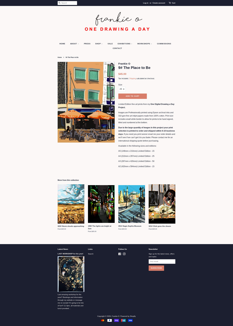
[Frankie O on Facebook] (119, 254)
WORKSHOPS (144, 44)
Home (60, 57)
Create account (159, 3)
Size (120, 85)
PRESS (87, 44)
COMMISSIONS (164, 44)
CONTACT (117, 48)
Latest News (63, 249)
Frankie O (115, 316)
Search (90, 254)
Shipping (132, 78)
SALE (110, 44)
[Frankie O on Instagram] (124, 254)
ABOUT (74, 44)
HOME (62, 44)
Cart (173, 3)
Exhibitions (124, 44)
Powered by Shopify (128, 316)
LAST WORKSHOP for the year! (70, 254)
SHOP (98, 44)
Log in (145, 3)
